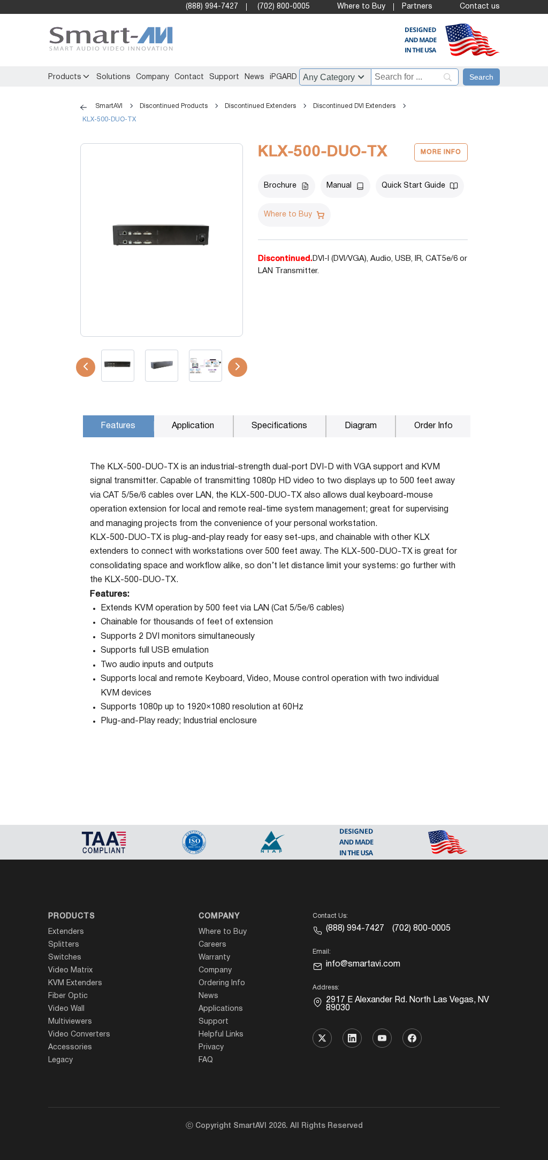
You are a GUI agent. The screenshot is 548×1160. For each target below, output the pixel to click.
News (254, 77)
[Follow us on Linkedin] (352, 1038)
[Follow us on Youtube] (382, 1038)
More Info (441, 152)
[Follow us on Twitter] (322, 1038)
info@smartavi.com (363, 964)
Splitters (63, 944)
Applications (221, 1009)
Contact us (480, 6)
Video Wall (66, 1009)
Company (152, 77)
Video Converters (79, 1034)
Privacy (211, 1047)
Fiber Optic (68, 996)
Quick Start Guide (413, 185)
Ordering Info (222, 983)
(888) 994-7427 (212, 6)
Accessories (70, 1047)
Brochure (280, 185)
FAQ (206, 1060)
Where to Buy (361, 6)
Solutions (113, 77)
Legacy (60, 1060)
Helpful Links (221, 1034)
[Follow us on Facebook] (412, 1038)
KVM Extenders (75, 983)
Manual (339, 185)
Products (64, 77)
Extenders (66, 932)
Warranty (214, 957)
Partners (417, 6)
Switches (64, 957)
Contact (189, 77)
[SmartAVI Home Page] (108, 40)
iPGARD (283, 77)
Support (224, 77)
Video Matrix (70, 970)
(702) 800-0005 (283, 6)
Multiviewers (70, 1021)
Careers (212, 944)
